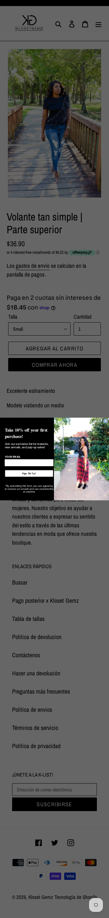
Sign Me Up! (29, 474)
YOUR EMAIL (13, 456)
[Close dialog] (105, 421)
